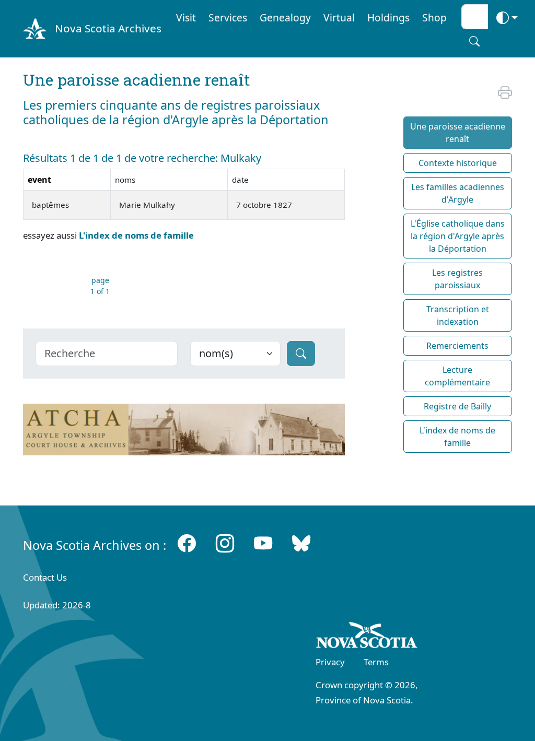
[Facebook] (186, 542)
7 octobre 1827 (264, 204)
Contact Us (45, 577)
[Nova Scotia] (367, 637)
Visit (186, 17)
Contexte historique (457, 163)
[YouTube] (263, 542)
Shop (434, 17)
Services (227, 17)
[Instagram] (224, 542)
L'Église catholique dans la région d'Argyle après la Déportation (458, 236)
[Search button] (474, 41)
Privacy (330, 662)
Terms (376, 662)
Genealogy (285, 17)
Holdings (388, 17)
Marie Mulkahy (147, 204)
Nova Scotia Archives (108, 28)
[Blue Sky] (301, 542)
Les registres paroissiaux (457, 279)
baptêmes (50, 204)
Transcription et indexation (457, 315)
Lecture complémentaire (457, 376)
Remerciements (457, 345)
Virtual (339, 17)
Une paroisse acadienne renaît (457, 133)
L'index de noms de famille (136, 235)
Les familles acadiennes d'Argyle (457, 193)
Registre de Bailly (457, 406)
